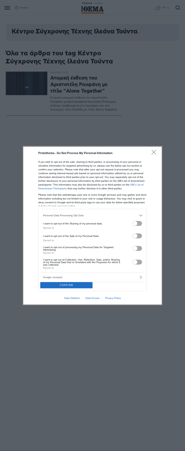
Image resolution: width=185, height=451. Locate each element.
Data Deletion (72, 298)
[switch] (137, 223)
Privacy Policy (113, 298)
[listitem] (92, 215)
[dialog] (92, 225)
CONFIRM (66, 285)
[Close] (155, 153)
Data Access (92, 298)
